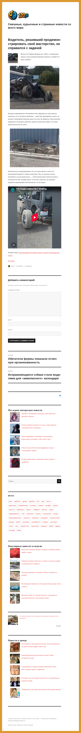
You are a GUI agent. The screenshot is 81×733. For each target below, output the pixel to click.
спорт (11, 526)
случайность (28, 266)
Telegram (30, 725)
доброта (17, 501)
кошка (55, 505)
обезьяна (30, 514)
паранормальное (15, 518)
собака (45, 522)
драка (25, 501)
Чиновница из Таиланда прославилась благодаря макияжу (41, 689)
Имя (10, 320)
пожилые (35, 518)
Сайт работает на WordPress (49, 718)
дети (10, 501)
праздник (44, 518)
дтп (38, 501)
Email (11, 330)
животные (12, 505)
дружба (32, 501)
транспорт (35, 526)
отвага (38, 514)
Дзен (25, 725)
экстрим (12, 530)
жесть (49, 501)
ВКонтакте (20, 725)
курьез (28, 509)
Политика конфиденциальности (16, 720)
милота (44, 509)
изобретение (23, 505)
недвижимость (14, 514)
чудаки (57, 526)
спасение (53, 522)
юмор (19, 530)
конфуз (48, 505)
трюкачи (44, 526)
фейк (51, 526)
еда (43, 501)
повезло (27, 518)
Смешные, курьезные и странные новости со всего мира (39, 26)
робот (18, 522)
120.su (13, 266)
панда (55, 514)
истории (33, 505)
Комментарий (14, 290)
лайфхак (36, 509)
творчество (25, 526)
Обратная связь (12, 725)
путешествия (54, 518)
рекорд (11, 522)
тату (16, 526)
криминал (20, 509)
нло (23, 514)
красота (12, 509)
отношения (47, 514)
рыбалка (26, 522)
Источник (11, 261)
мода (51, 509)
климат (40, 505)
